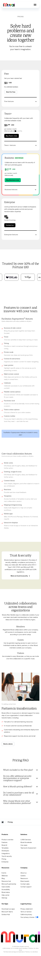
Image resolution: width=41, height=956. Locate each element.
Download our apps (8, 909)
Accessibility (6, 890)
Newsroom (24, 878)
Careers (23, 876)
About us (23, 873)
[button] (35, 5)
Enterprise (5, 862)
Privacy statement (26, 909)
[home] (9, 4)
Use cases (23, 845)
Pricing (4, 859)
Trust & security (7, 856)
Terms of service (25, 912)
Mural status (6, 892)
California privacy (26, 914)
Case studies (6, 887)
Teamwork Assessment (28, 848)
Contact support (25, 887)
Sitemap (4, 898)
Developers (5, 851)
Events (4, 873)
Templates (5, 848)
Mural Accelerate (26, 842)
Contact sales (25, 884)
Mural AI (4, 845)
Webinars (5, 876)
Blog (3, 878)
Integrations (6, 853)
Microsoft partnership (9, 884)
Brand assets (24, 881)
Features (4, 842)
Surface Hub (6, 914)
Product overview (7, 840)
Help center (5, 895)
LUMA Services (25, 840)
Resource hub (6, 881)
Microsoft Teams (7, 912)
